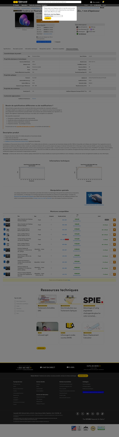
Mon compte (96, 2)
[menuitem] (18, 5)
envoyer (48, 18)
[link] (104, 1)
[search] (59, 2)
